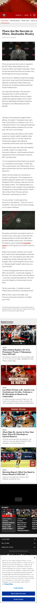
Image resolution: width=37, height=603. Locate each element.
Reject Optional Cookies (18, 593)
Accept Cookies (18, 599)
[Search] (30, 15)
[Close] (34, 559)
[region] (18, 580)
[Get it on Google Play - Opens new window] (25, 555)
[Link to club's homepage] (4, 14)
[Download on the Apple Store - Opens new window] (11, 555)
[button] (18, 51)
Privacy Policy (23, 584)
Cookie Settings (18, 588)
